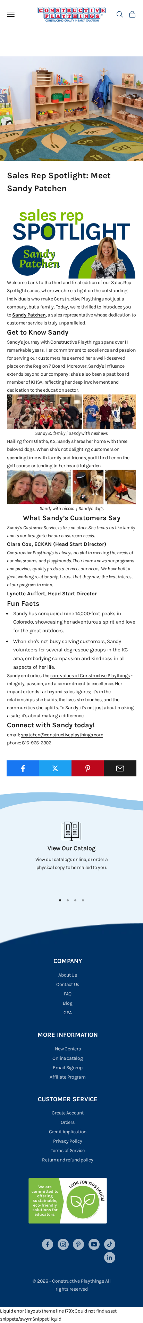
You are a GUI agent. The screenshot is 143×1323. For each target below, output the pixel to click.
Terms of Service (68, 1150)
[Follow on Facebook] (47, 1244)
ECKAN (43, 544)
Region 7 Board (49, 366)
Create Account (67, 1113)
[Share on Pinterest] (88, 768)
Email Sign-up (67, 1068)
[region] (71, 855)
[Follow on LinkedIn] (109, 1257)
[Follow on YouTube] (94, 1244)
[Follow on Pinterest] (78, 1244)
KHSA (36, 382)
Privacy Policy (67, 1141)
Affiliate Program (67, 1077)
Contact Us (67, 984)
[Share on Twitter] (55, 768)
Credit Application (67, 1132)
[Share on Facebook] (23, 768)
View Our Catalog (71, 848)
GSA (68, 1013)
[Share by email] (120, 768)
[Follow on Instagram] (63, 1244)
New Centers (68, 1049)
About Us (67, 975)
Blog (68, 1003)
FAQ (68, 994)
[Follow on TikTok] (109, 1244)
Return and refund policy (67, 1160)
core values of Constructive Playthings (90, 676)
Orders (67, 1122)
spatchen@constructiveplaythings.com (62, 735)
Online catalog (67, 1058)
